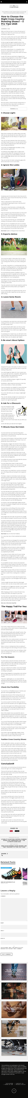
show (16, 108)
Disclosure (9, 1083)
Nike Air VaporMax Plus (8, 882)
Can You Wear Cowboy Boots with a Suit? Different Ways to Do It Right (14, 971)
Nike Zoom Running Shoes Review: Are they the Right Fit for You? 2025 (14, 846)
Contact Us (20, 1083)
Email (2, 930)
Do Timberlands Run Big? (14, 990)
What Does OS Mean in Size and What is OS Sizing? (14, 1047)
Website (3, 938)
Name (2, 922)
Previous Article (14, 837)
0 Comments (4, 28)
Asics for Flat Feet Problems (13, 533)
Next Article (14, 844)
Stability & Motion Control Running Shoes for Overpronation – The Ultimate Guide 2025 (14, 840)
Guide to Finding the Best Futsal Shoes (16, 230)
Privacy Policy (21, 1084)
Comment (3, 896)
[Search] (26, 2)
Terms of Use (8, 1084)
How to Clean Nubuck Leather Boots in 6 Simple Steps (14, 1009)
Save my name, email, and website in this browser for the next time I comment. (12, 948)
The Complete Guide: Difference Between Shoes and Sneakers (14, 1028)
